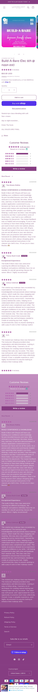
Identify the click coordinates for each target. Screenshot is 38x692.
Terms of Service (10, 627)
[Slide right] (23, 54)
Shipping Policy (9, 622)
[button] (4, 7)
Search (6, 631)
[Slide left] (14, 54)
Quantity (4, 86)
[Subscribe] (31, 644)
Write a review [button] (19, 169)
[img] (7, 182)
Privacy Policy (9, 612)
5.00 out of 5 (24, 147)
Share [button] (6, 135)
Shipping (4, 76)
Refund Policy (9, 617)
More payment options (19, 108)
